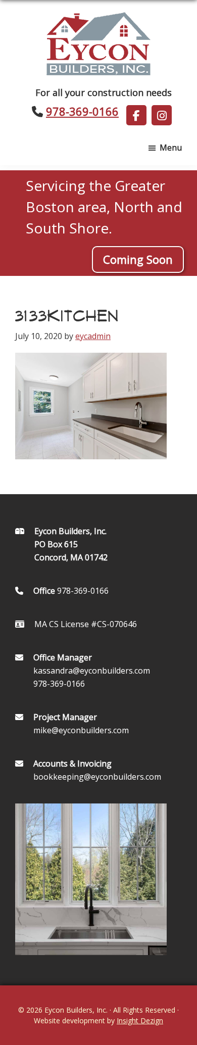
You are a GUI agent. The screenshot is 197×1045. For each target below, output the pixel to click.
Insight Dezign (140, 1020)
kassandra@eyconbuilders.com (91, 670)
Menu (171, 147)
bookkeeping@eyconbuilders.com (97, 776)
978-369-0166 (82, 111)
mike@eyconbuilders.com (81, 730)
